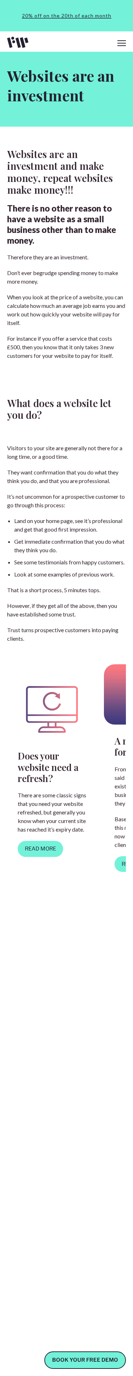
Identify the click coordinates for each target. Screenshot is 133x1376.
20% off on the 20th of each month (66, 15)
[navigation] (121, 43)
